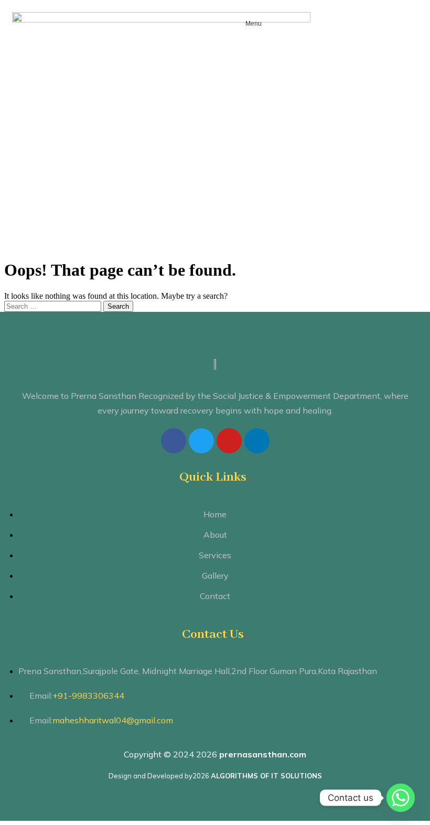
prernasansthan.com (262, 754)
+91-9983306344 (88, 695)
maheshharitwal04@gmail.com (112, 720)
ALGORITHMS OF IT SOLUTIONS (266, 776)
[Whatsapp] (400, 798)
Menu (253, 23)
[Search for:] (53, 305)
